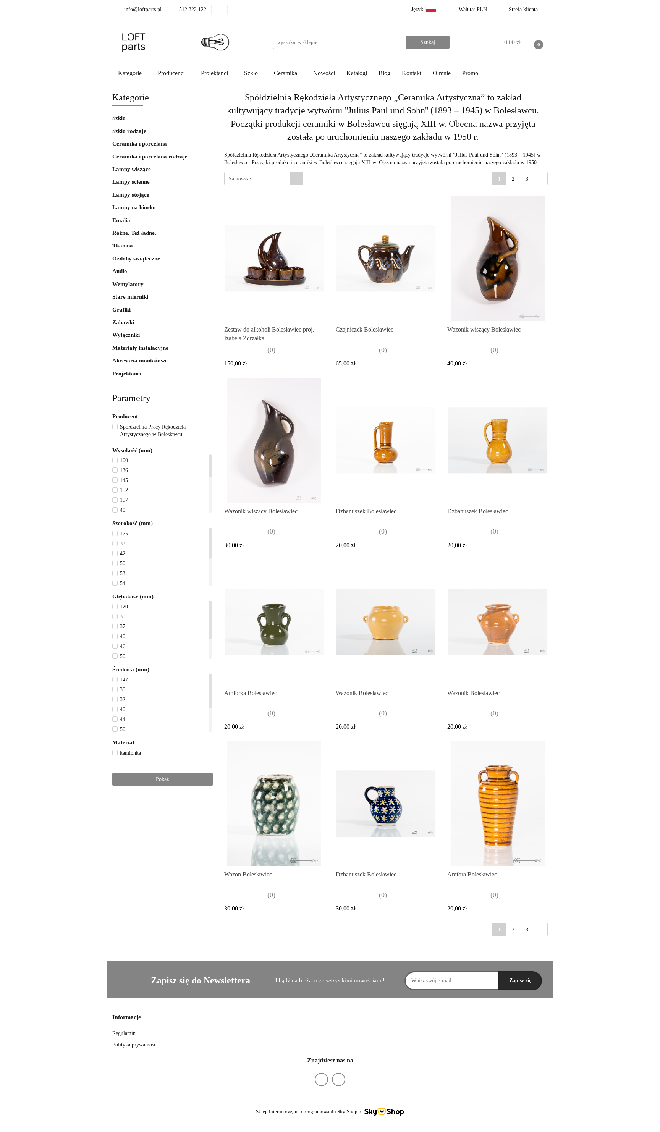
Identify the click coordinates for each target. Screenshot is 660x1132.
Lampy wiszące (131, 169)
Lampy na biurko (134, 207)
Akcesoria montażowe (140, 360)
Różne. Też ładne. (134, 233)
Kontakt (411, 73)
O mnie (442, 73)
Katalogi (356, 73)
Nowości (324, 73)
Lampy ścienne (131, 182)
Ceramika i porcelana (139, 144)
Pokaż (162, 779)
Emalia (121, 220)
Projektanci (127, 373)
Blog (384, 73)
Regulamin (124, 1033)
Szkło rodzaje (130, 131)
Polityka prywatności (135, 1045)
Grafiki (121, 310)
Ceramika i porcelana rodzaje (150, 157)
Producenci (172, 73)
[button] (126, 1017)
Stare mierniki (130, 297)
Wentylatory (128, 284)
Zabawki (123, 322)
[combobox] (263, 178)
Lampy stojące (130, 195)
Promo (470, 73)
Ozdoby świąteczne (136, 259)
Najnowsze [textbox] (239, 178)
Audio (119, 271)
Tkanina (122, 246)
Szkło (119, 118)
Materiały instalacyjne (140, 348)
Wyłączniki (126, 335)
